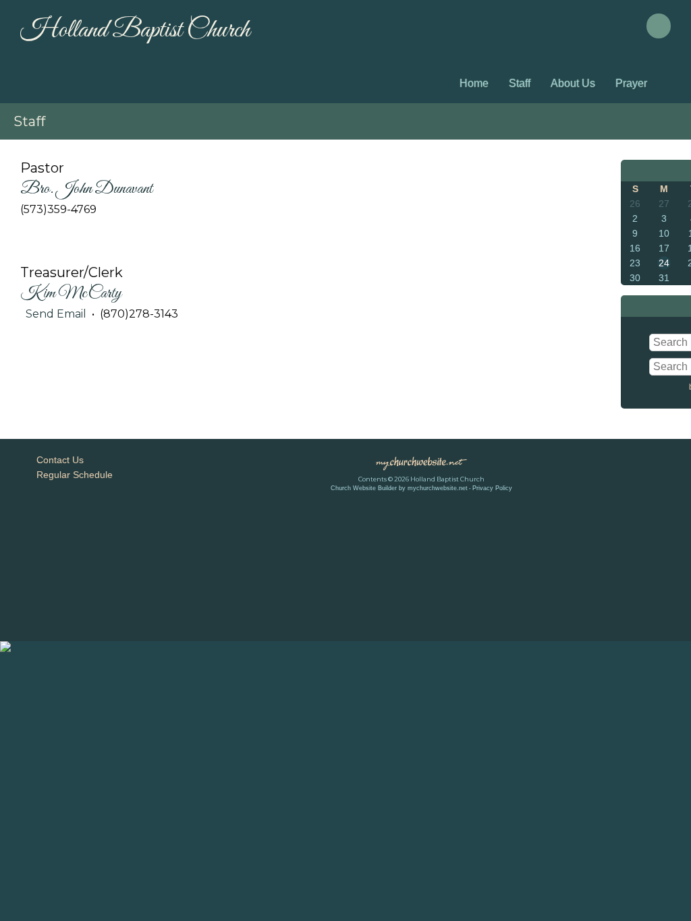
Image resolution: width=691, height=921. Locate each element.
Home (474, 83)
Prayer (631, 83)
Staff (519, 83)
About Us (573, 83)
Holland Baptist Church (135, 30)
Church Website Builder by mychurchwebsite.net (399, 488)
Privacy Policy (492, 488)
